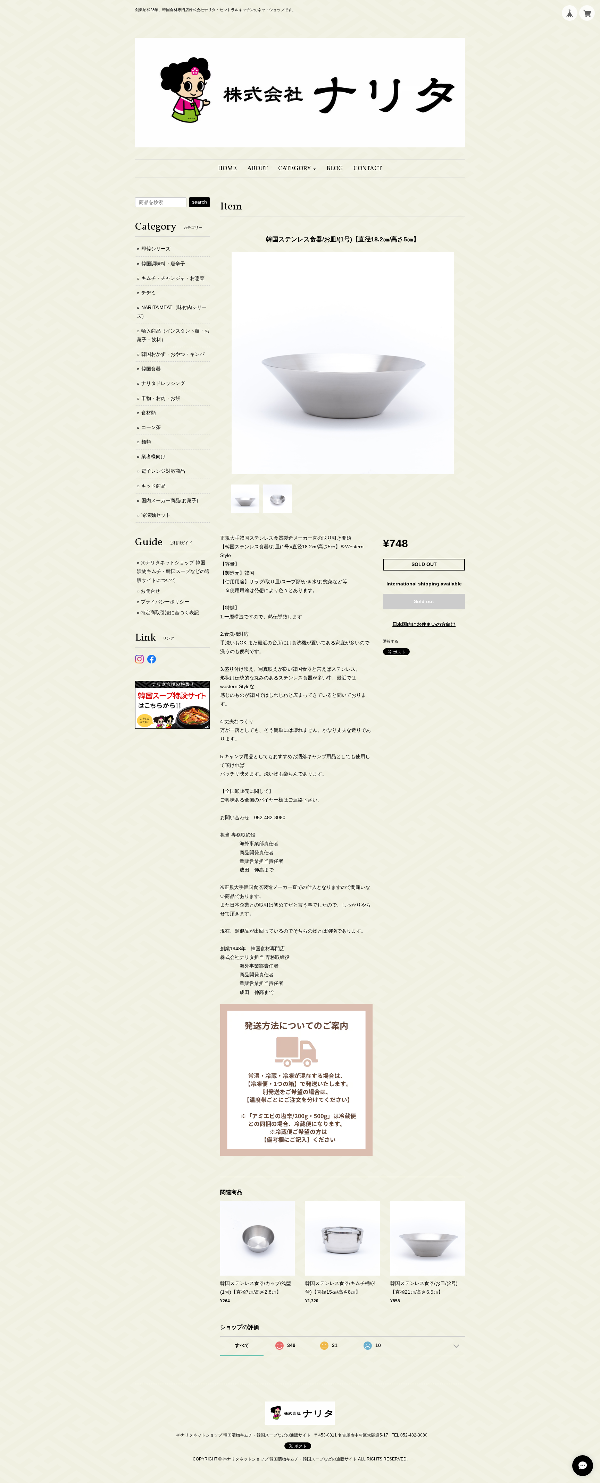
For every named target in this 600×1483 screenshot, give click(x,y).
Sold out (424, 601)
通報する (390, 641)
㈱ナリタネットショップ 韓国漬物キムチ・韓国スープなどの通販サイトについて (173, 571)
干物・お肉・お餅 (160, 398)
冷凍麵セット (155, 515)
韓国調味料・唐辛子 (163, 263)
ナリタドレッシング (163, 383)
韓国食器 (151, 368)
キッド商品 (153, 486)
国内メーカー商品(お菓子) (169, 500)
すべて (242, 1345)
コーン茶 (151, 427)
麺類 (146, 442)
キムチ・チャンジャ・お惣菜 (173, 278)
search (199, 202)
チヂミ (148, 292)
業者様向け (153, 456)
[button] (297, 169)
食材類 (148, 412)
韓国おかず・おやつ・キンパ (173, 354)
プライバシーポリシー (165, 602)
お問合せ (150, 591)
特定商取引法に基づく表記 (170, 612)
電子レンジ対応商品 (163, 471)
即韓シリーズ (155, 248)
